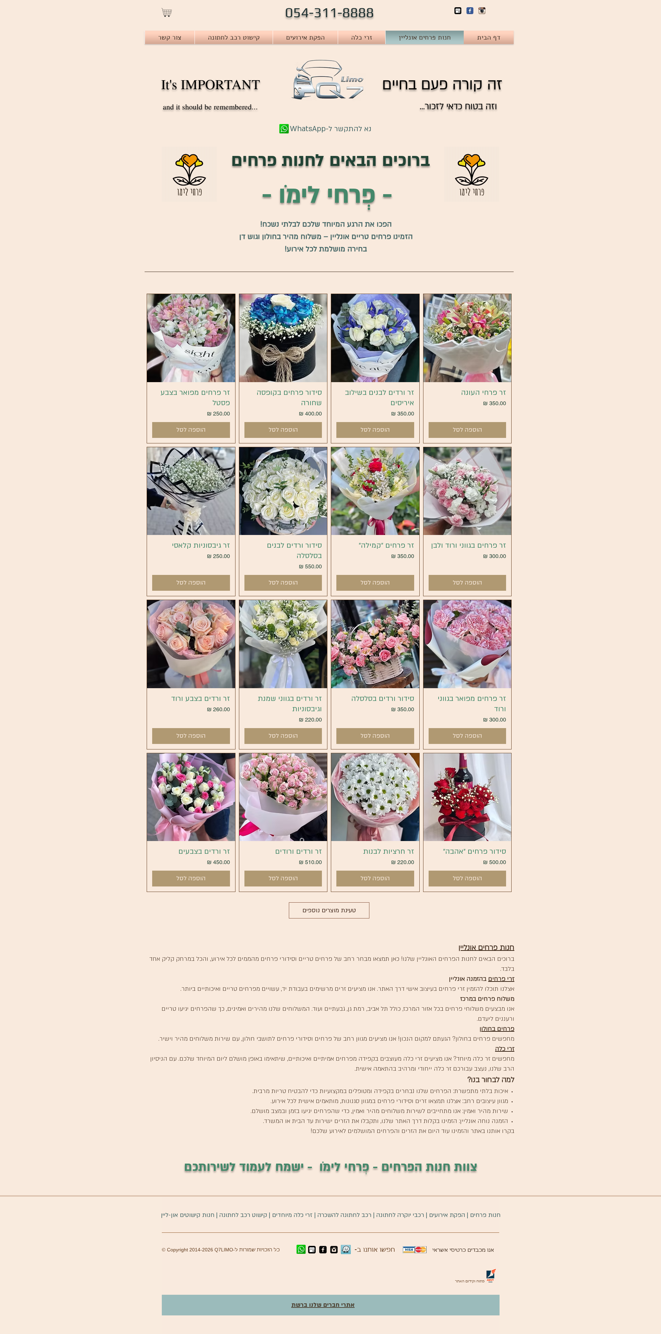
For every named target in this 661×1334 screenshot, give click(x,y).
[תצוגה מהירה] (467, 338)
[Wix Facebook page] (469, 10)
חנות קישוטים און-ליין (187, 1215)
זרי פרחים (501, 979)
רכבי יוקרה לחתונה (400, 1215)
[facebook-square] (323, 1249)
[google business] (312, 1249)
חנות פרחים (485, 1215)
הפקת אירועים (447, 1215)
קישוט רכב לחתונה (242, 1215)
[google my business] (457, 10)
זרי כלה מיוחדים (292, 1215)
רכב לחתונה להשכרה (344, 1215)
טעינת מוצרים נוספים (329, 910)
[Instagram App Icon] (482, 10)
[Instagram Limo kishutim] (334, 1249)
